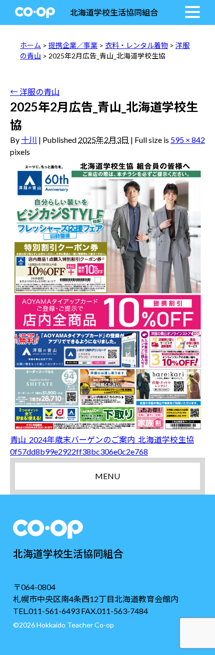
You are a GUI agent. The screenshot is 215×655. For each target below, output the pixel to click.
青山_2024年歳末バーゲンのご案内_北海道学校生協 (102, 439)
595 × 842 (187, 139)
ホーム (30, 45)
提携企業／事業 (73, 45)
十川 (29, 139)
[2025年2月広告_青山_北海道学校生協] (107, 296)
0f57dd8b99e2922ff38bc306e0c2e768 (79, 451)
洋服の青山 (35, 91)
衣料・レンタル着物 (136, 45)
